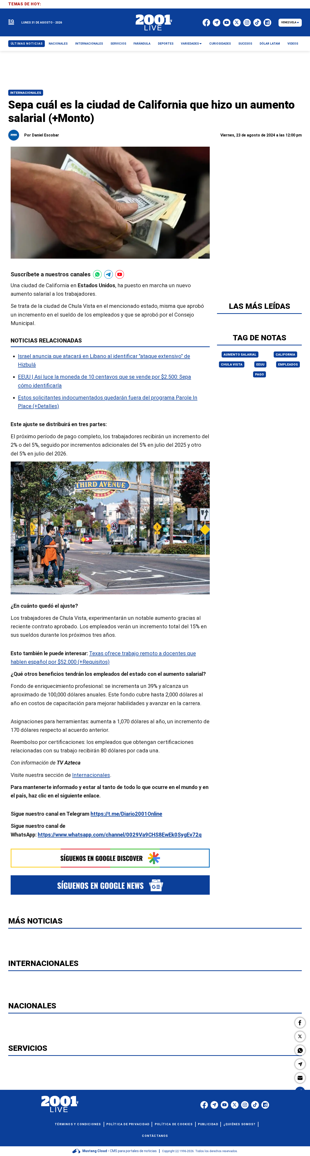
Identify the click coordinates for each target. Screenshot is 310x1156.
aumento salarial (240, 354)
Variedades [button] (190, 43)
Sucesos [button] (245, 43)
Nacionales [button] (58, 43)
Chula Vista (231, 364)
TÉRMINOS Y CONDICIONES (78, 1124)
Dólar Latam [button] (270, 43)
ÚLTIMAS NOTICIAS (27, 43)
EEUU (260, 364)
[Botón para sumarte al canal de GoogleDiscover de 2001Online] (110, 858)
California (285, 354)
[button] (300, 1023)
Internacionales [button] (89, 43)
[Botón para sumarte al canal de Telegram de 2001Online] (108, 274)
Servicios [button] (118, 43)
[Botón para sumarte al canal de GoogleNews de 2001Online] (110, 885)
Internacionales (25, 93)
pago (259, 374)
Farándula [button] (141, 43)
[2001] (154, 22)
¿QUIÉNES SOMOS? (239, 1124)
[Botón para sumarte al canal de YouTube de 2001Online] (119, 274)
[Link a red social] (204, 1105)
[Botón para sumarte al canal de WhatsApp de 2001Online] (97, 274)
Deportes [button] (165, 43)
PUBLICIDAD (208, 1124)
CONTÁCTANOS (155, 1136)
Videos (292, 43)
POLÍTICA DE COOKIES (174, 1124)
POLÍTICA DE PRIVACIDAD (127, 1124)
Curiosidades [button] (220, 43)
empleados (288, 364)
